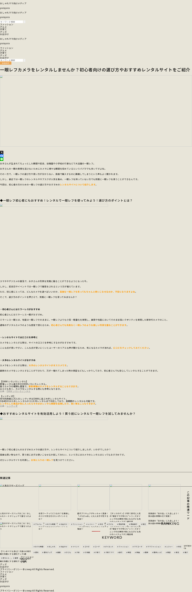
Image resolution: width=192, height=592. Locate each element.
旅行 (120, 552)
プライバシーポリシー (11, 569)
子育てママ (110, 552)
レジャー (169, 546)
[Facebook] (96, 156)
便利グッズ (48, 552)
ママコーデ (138, 546)
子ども (68, 552)
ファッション (6, 24)
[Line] (96, 159)
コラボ (87, 546)
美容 (169, 552)
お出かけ (4, 34)
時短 (129, 552)
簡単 (146, 552)
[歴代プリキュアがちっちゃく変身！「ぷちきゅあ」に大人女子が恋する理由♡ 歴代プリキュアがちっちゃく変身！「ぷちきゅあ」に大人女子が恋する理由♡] (93, 497)
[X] (96, 152)
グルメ (3, 26)
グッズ (3, 31)
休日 (179, 546)
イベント (76, 546)
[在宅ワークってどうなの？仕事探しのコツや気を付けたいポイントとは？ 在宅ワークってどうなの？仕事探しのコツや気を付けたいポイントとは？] (55, 497)
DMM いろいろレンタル (19, 391)
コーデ (97, 546)
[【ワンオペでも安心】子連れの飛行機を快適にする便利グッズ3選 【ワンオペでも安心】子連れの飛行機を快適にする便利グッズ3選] (16, 535)
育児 (177, 552)
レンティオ (12, 405)
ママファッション (154, 546)
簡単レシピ (158, 552)
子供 (78, 552)
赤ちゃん (6, 558)
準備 (138, 552)
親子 (186, 552)
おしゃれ (52, 546)
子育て (3, 29)
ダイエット (109, 546)
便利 (37, 552)
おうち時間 (39, 546)
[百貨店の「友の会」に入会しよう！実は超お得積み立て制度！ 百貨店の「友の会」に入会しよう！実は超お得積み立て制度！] (164, 497)
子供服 (87, 552)
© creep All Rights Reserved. (38, 569)
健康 (59, 552)
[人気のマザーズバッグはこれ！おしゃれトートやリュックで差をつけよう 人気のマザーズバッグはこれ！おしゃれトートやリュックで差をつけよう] (16, 497)
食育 (16, 558)
